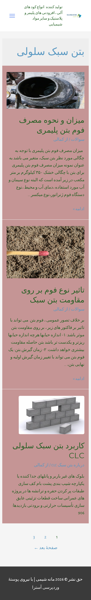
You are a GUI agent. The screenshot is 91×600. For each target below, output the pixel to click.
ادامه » (78, 209)
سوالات (77, 139)
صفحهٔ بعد (45, 547)
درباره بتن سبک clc (67, 465)
